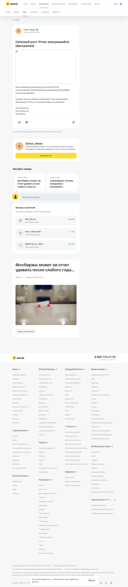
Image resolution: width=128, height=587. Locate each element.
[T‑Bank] (12, 4)
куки (49, 579)
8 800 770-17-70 (105, 357)
